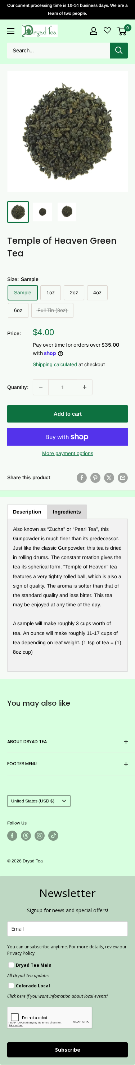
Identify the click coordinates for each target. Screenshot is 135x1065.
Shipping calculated (55, 364)
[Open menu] (10, 31)
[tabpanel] (67, 595)
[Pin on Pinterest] (95, 477)
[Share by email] (123, 477)
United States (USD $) (32, 801)
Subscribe (67, 1049)
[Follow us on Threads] (26, 836)
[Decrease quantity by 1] (40, 387)
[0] (121, 31)
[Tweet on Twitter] (109, 477)
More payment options (67, 453)
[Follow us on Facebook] (12, 836)
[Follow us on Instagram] (40, 836)
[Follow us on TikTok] (53, 836)
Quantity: (17, 387)
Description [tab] (27, 512)
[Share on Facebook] (82, 477)
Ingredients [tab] (67, 512)
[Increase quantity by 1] (84, 387)
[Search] (119, 51)
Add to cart (68, 414)
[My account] (93, 31)
